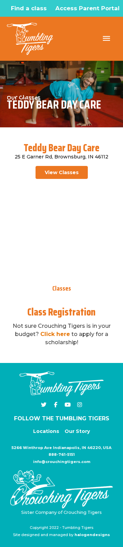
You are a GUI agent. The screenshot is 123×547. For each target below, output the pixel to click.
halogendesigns (92, 534)
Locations (46, 431)
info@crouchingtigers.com (61, 461)
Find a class (29, 8)
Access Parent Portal (87, 8)
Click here (55, 334)
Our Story (77, 431)
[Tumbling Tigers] (30, 39)
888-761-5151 (62, 454)
